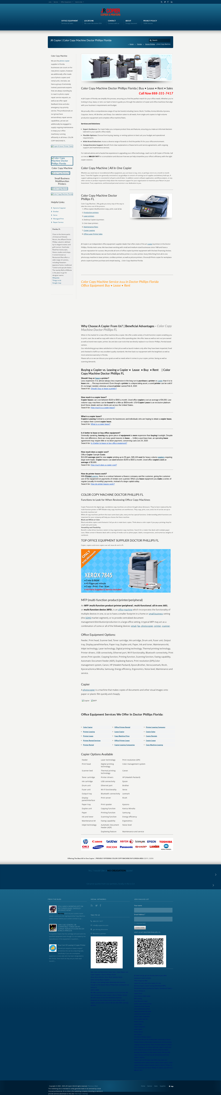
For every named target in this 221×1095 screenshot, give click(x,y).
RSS (92, 905)
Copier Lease (151, 740)
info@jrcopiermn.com (100, 925)
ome (50, 2)
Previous (90, 1086)
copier (149, 244)
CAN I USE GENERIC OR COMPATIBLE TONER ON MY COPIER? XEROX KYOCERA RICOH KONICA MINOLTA (71, 928)
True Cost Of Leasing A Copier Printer (71, 945)
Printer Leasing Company (155, 727)
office (121, 609)
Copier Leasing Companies (124, 745)
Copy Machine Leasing (154, 745)
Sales (156, 1086)
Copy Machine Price (121, 736)
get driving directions (100, 929)
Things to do (56, 280)
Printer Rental (88, 745)
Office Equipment (66, 2)
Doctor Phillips (150, 44)
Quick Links (78, 2)
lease (97, 378)
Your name (138, 905)
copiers (161, 457)
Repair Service (58, 222)
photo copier (64, 61)
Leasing (94, 476)
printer (157, 626)
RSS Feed (78, 1094)
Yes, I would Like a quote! (110, 871)
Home (132, 44)
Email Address (139, 914)
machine (128, 609)
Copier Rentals (151, 736)
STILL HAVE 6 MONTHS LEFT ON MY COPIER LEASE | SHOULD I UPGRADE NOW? (70, 908)
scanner (166, 626)
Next (96, 1086)
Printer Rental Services (92, 740)
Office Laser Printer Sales (93, 234)
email (133, 626)
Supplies (162, 1086)
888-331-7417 (98, 921)
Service (56, 2)
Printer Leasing (89, 732)
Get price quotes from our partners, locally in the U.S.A (110, 883)
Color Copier (87, 727)
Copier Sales (150, 732)
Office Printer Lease (122, 740)
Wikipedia (55, 278)
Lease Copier (119, 732)
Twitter (164, 2)
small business (156, 613)
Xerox (55, 215)
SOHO (88, 617)
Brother (56, 211)
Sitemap (85, 1094)
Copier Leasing (89, 230)
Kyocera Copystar (59, 208)
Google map (56, 283)
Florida (139, 44)
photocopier (147, 626)
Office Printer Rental (122, 727)
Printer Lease (88, 736)
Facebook (101, 905)
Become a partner (99, 933)
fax (138, 626)
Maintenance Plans (91, 227)
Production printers (91, 212)
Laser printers (89, 216)
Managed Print (58, 219)
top (172, 1086)
